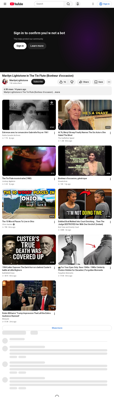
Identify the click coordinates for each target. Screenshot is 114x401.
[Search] (68, 4)
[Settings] (93, 4)
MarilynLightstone (18, 80)
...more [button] (56, 92)
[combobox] (49, 4)
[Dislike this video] (72, 82)
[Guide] (5, 4)
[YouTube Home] (16, 4)
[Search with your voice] (77, 4)
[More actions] (109, 82)
